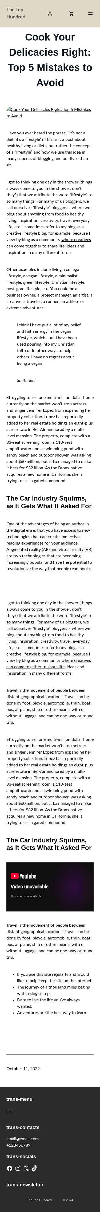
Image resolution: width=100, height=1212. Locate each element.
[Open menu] (90, 13)
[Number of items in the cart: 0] (71, 13)
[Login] (50, 13)
